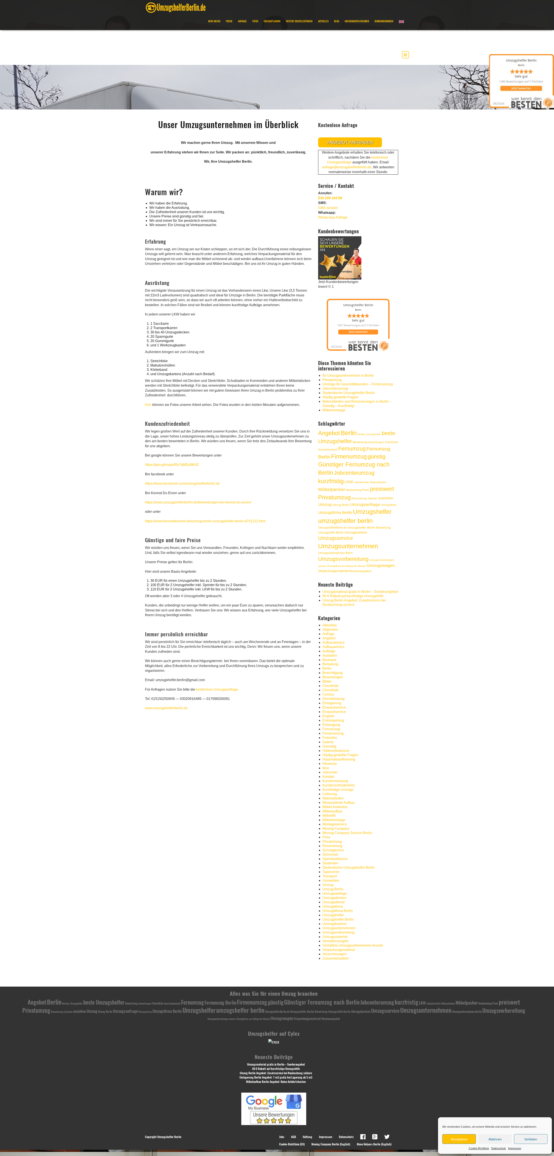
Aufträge (328, 651)
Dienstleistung (333, 699)
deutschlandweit (327, 449)
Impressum (514, 1148)
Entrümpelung (333, 720)
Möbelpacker (331, 489)
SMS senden (328, 208)
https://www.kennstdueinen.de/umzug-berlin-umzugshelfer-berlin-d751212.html (205, 521)
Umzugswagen (381, 565)
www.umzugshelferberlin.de (166, 708)
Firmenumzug (349, 456)
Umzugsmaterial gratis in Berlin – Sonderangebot (360, 591)
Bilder (327, 681)
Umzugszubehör (335, 937)
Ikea (325, 768)
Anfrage (242, 21)
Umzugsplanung (272, 21)
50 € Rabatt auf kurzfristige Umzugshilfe (352, 596)
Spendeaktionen (335, 859)
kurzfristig (331, 481)
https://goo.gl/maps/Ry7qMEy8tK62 (172, 464)
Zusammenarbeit (335, 958)
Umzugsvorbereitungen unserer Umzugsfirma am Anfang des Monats (239, 1019)
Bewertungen (332, 677)
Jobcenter (330, 772)
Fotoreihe (329, 738)
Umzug (325, 504)
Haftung (307, 1137)
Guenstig (329, 746)
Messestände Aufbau (338, 802)
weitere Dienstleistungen (299, 21)
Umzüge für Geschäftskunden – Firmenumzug (357, 384)
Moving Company (335, 828)
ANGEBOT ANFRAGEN (350, 142)
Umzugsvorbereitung (343, 559)
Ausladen (329, 655)
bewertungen (376, 442)
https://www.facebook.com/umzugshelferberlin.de (182, 483)
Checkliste (391, 442)
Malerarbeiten (378, 482)
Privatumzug (332, 380)
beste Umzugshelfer (103, 1002)
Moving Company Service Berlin (347, 833)
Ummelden (330, 880)
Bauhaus (329, 660)
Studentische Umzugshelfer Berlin (348, 393)
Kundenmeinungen (384, 21)
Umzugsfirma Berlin (335, 512)
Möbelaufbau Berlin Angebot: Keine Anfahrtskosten (276, 1082)
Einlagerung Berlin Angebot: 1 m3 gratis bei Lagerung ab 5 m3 (276, 1077)
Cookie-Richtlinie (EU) (292, 1144)
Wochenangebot (360, 571)
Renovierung (359, 498)
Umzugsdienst (333, 902)
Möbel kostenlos (335, 807)
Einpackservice (334, 707)
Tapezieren (331, 872)
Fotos (255, 21)
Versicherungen (334, 954)
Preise (229, 21)
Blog (336, 21)
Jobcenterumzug (335, 388)
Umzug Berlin (340, 504)
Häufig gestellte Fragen (340, 397)
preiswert (382, 489)
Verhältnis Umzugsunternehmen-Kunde (352, 945)
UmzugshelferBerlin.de (332, 527)
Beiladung (330, 664)
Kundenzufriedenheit (338, 785)
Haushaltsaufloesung (338, 759)
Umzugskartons (356, 532)
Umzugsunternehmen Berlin (335, 553)
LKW (349, 481)
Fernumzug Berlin (220, 1002)
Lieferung (329, 794)
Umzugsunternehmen (348, 546)
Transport (329, 876)
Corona (328, 694)
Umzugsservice (335, 538)
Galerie (328, 742)
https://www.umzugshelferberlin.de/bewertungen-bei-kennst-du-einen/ (198, 502)
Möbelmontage (333, 410)
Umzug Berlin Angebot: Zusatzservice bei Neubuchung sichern (276, 1073)
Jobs (281, 1137)
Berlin (349, 432)
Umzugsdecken (334, 898)
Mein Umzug (214, 21)
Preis (365, 490)
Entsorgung (331, 725)
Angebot (329, 433)
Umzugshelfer (372, 511)
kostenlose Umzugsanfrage (217, 689)
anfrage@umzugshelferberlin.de (346, 167)
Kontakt (328, 776)
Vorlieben (530, 1139)
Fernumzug (352, 449)
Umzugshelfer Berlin (338, 919)
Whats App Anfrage (333, 217)
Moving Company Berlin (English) (330, 1144)
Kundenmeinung (335, 781)
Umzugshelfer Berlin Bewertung (369, 527)
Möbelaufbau (332, 811)
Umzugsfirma (388, 504)
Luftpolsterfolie (361, 482)
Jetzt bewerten (358, 332)
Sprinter (372, 498)
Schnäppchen (333, 850)
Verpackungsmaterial (333, 571)
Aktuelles (323, 21)
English (328, 716)
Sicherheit (330, 854)
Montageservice (334, 824)
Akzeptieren (459, 1139)
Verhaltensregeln (335, 941)
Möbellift (328, 815)
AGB (293, 1137)
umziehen (385, 498)
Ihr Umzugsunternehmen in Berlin (348, 375)
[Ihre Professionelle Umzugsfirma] (175, 6)
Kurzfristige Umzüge (338, 789)
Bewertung (360, 442)
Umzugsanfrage (365, 504)
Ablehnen (495, 1139)
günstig (376, 456)
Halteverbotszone (335, 750)
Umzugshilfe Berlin (331, 532)
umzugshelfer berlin (345, 520)
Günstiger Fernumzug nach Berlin (322, 1002)
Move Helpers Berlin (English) (374, 1144)
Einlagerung (331, 703)
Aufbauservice (333, 642)
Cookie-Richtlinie (479, 1148)
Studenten (330, 863)
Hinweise (329, 763)
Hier (148, 405)
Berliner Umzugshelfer (369, 434)
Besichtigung (332, 673)
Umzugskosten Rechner (357, 21)
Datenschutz (498, 1148)
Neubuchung (353, 490)
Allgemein (330, 629)
